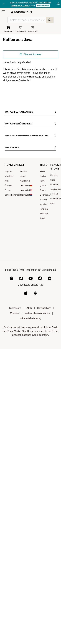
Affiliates (23, 171)
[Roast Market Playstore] (35, 295)
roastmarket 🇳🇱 (26, 195)
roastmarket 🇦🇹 (26, 190)
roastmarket (43, 6)
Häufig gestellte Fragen (43, 185)
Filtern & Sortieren (32, 54)
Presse (7, 190)
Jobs (7, 181)
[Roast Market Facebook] (40, 281)
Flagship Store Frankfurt (54, 180)
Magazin (8, 171)
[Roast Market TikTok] (21, 281)
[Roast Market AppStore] (25, 295)
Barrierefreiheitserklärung (15, 195)
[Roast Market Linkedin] (49, 281)
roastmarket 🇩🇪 (26, 185)
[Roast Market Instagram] (11, 281)
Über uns (8, 185)
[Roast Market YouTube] (30, 281)
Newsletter (9, 176)
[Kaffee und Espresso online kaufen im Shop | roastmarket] (21, 11)
